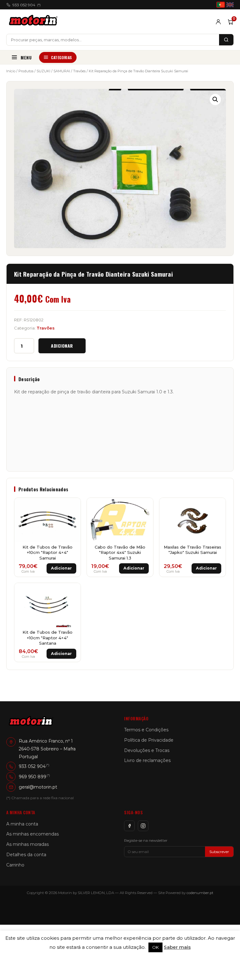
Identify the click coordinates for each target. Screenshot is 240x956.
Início (10, 71)
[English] (230, 4)
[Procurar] (226, 39)
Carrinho (15, 865)
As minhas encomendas (32, 834)
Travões (79, 71)
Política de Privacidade (148, 740)
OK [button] (155, 947)
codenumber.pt (200, 893)
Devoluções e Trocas (146, 750)
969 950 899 (32, 777)
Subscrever (219, 851)
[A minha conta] (218, 21)
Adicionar (62, 345)
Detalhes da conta (26, 854)
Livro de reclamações (147, 760)
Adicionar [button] (61, 568)
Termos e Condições (146, 730)
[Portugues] (220, 4)
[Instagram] (143, 826)
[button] (215, 99)
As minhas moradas (27, 844)
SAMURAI (61, 71)
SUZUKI (43, 71)
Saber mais (177, 947)
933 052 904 (26, 5)
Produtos (25, 71)
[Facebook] (129, 826)
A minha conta (22, 824)
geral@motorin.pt (38, 787)
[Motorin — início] (34, 21)
